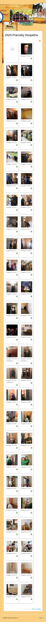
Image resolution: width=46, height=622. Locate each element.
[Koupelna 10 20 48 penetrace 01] (12, 351)
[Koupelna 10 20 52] (26, 395)
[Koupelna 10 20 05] (26, 70)
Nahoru (41, 618)
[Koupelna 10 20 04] (12, 70)
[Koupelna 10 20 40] (26, 265)
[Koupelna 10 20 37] (12, 243)
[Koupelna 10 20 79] (12, 568)
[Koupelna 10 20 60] (12, 460)
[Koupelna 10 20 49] (26, 373)
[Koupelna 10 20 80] (26, 568)
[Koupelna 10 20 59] (26, 438)
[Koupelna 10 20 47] (12, 330)
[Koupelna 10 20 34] (26, 200)
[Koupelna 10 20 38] (26, 243)
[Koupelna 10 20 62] (26, 460)
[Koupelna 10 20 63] (12, 481)
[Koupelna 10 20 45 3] (26, 308)
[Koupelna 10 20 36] (26, 222)
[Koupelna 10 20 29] (26, 178)
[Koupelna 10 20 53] (12, 416)
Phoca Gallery (36, 609)
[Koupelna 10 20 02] (26, 49)
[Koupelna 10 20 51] (12, 395)
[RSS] (40, 40)
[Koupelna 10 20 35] (12, 222)
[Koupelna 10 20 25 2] (26, 157)
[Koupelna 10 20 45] (26, 286)
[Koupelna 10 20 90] (26, 589)
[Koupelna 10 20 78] (26, 546)
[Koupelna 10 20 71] (26, 503)
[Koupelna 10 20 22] (26, 135)
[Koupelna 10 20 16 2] (26, 92)
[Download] (31, 58)
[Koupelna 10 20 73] (12, 524)
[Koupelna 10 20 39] (12, 265)
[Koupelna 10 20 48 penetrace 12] (12, 373)
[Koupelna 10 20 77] (12, 546)
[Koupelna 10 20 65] (26, 481)
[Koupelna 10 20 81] (12, 589)
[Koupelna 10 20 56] (26, 416)
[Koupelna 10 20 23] (12, 157)
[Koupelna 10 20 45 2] (12, 308)
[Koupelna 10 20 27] (12, 178)
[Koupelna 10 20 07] (12, 92)
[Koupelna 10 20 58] (12, 438)
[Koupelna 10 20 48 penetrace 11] (26, 351)
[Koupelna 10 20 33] (12, 200)
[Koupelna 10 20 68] (12, 503)
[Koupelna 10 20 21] (12, 135)
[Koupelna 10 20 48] (26, 330)
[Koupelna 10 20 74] (26, 524)
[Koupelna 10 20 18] (12, 113)
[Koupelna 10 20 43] (12, 286)
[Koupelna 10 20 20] (26, 113)
